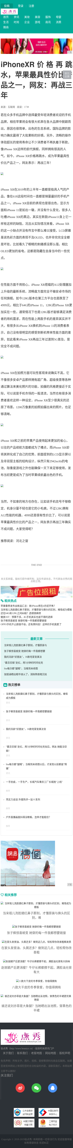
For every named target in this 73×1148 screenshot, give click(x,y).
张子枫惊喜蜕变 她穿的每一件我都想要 (24, 651)
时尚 (16, 22)
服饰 (48, 17)
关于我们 (8, 1053)
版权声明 (64, 1053)
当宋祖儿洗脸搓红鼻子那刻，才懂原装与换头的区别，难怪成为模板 (36, 609)
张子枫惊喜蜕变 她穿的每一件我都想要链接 (24, 620)
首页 (6, 17)
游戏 (37, 22)
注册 (31, 5)
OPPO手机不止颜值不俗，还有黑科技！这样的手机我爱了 (31, 624)
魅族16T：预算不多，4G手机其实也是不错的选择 (27, 617)
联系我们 (22, 1053)
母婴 (58, 17)
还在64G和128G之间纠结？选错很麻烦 (21, 613)
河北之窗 (22, 541)
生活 (6, 22)
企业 (27, 22)
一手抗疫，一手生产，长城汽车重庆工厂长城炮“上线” (34, 782)
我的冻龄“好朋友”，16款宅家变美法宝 (26, 729)
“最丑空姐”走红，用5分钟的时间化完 (23, 662)
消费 (58, 22)
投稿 (7, 5)
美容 (37, 17)
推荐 (8, 791)
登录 (20, 5)
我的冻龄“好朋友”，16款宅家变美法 (23, 657)
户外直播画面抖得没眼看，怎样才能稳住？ (28, 817)
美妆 (27, 17)
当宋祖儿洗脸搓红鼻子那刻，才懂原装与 (25, 645)
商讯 (48, 22)
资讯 (16, 17)
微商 (6, 27)
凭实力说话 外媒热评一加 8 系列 (23, 799)
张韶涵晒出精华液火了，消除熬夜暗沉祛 (25, 674)
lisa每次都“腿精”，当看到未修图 (21, 668)
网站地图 (50, 1053)
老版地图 (36, 1053)
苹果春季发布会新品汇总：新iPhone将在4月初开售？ (28, 606)
